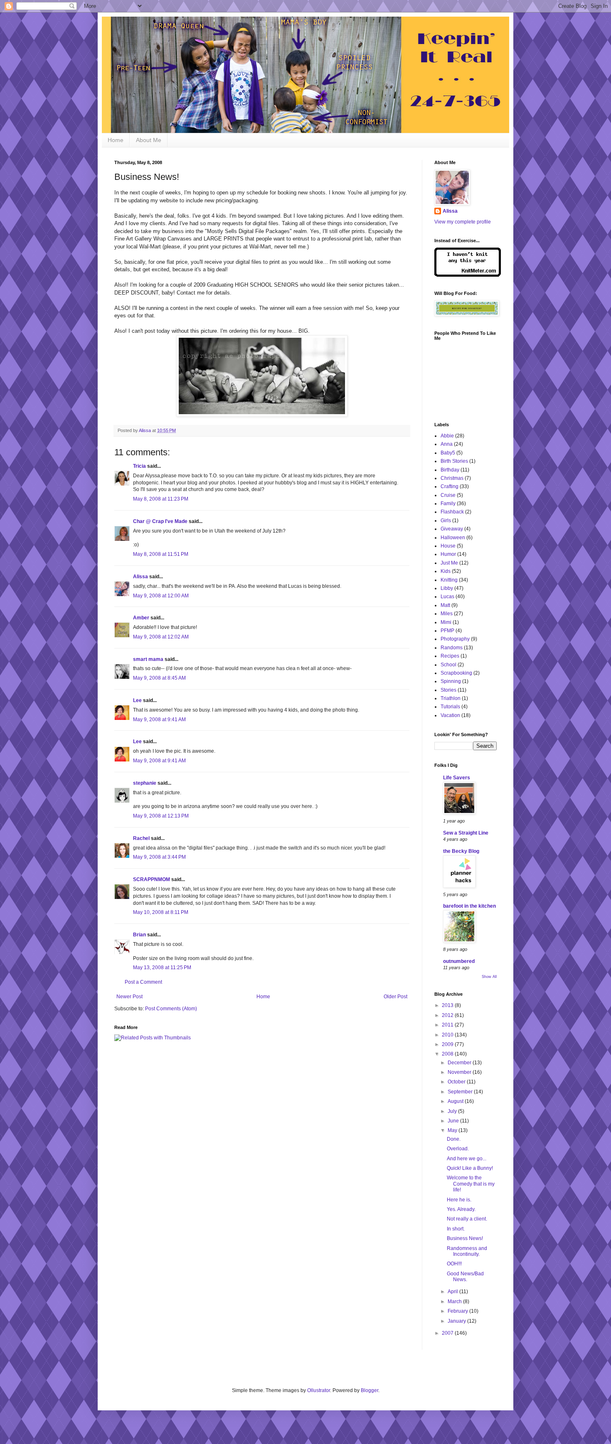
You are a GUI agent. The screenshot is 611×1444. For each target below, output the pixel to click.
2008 (448, 1054)
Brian (139, 935)
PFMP (447, 631)
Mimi (446, 622)
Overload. (458, 1149)
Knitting (449, 580)
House (448, 546)
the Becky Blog (461, 851)
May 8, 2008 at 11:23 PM (160, 499)
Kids (446, 571)
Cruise (448, 495)
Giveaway (452, 529)
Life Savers (456, 778)
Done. (454, 1139)
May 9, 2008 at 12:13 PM (161, 816)
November (460, 1072)
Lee (137, 700)
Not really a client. (467, 1219)
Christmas (452, 478)
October (457, 1082)
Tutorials (450, 707)
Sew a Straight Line (465, 833)
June (454, 1121)
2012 (448, 1015)
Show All (489, 977)
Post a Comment (143, 982)
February (458, 1311)
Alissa (140, 577)
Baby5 (448, 453)
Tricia (139, 466)
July (453, 1111)
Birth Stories (454, 461)
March (455, 1301)
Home (115, 140)
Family (448, 503)
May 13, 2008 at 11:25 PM (162, 967)
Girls (446, 520)
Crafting (449, 486)
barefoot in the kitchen (469, 906)
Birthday (450, 470)
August (456, 1101)
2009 (448, 1044)
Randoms (452, 648)
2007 (448, 1333)
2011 (448, 1025)
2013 (448, 1005)
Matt (445, 605)
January (457, 1321)
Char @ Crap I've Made (160, 521)
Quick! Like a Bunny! (470, 1168)
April (453, 1291)
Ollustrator (318, 1390)
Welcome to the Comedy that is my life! (471, 1184)
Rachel (141, 838)
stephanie (144, 783)
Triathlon (451, 698)
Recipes (450, 656)
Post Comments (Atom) (171, 1009)
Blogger (369, 1390)
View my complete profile (462, 222)
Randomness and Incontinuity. (467, 1251)
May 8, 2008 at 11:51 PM (160, 554)
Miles (447, 613)
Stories (448, 690)
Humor (448, 554)
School (448, 665)
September (461, 1092)
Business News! (465, 1238)
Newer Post (129, 997)
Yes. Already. (461, 1209)
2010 (448, 1035)
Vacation (450, 715)
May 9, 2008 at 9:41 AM (159, 719)
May (453, 1130)
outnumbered (459, 961)
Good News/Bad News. (465, 1276)
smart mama (148, 659)
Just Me (449, 563)
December (460, 1063)
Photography (455, 639)
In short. (456, 1229)
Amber (141, 618)
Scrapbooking (456, 673)
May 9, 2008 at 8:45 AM (159, 678)
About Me (148, 140)
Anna (447, 444)
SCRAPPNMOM (151, 879)
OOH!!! (454, 1264)
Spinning (451, 681)
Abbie (447, 436)
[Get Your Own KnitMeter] (467, 275)
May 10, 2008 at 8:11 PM (160, 912)
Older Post (395, 997)
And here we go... (466, 1159)
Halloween (453, 537)
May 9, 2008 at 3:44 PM (159, 857)
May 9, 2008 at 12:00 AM (161, 596)
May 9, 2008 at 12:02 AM (161, 637)
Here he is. (459, 1200)
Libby (447, 588)
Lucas (447, 596)
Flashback (452, 512)
